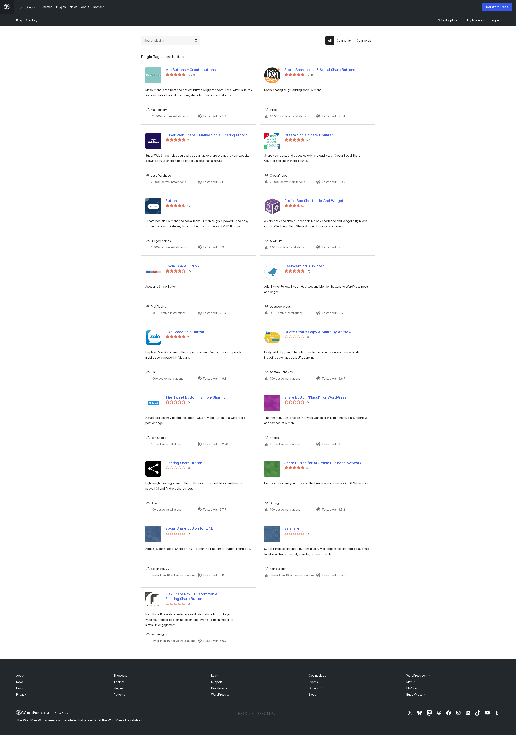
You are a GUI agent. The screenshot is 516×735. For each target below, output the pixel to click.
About (20, 675)
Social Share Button (182, 266)
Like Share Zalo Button (184, 332)
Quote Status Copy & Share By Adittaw (317, 332)
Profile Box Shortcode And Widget (313, 201)
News (20, 682)
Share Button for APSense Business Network (322, 463)
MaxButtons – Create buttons (190, 70)
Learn (215, 675)
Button (171, 201)
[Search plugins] (196, 40)
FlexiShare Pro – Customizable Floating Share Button (191, 596)
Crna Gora (61, 713)
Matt (411, 682)
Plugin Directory (26, 20)
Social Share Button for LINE (189, 528)
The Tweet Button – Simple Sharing (195, 397)
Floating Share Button (183, 463)
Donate (315, 688)
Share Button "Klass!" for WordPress (315, 397)
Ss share (291, 528)
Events (313, 682)
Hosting (21, 688)
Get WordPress (497, 7)
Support (216, 682)
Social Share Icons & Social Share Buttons (319, 70)
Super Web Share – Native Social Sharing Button (206, 135)
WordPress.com (418, 675)
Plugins (118, 688)
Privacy (21, 694)
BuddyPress (416, 694)
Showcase (121, 675)
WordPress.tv (222, 694)
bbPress (413, 688)
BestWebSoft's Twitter (304, 266)
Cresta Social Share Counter (308, 135)
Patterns (119, 694)
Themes (119, 682)
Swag (314, 694)
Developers (219, 688)
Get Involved (317, 675)
